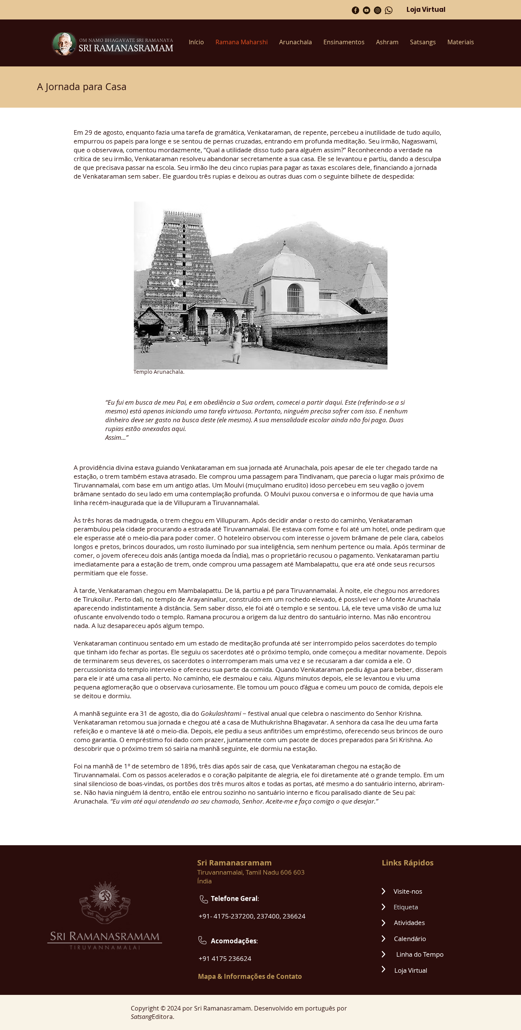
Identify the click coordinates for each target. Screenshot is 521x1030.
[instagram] (377, 10)
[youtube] (366, 10)
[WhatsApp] (388, 10)
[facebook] (355, 10)
